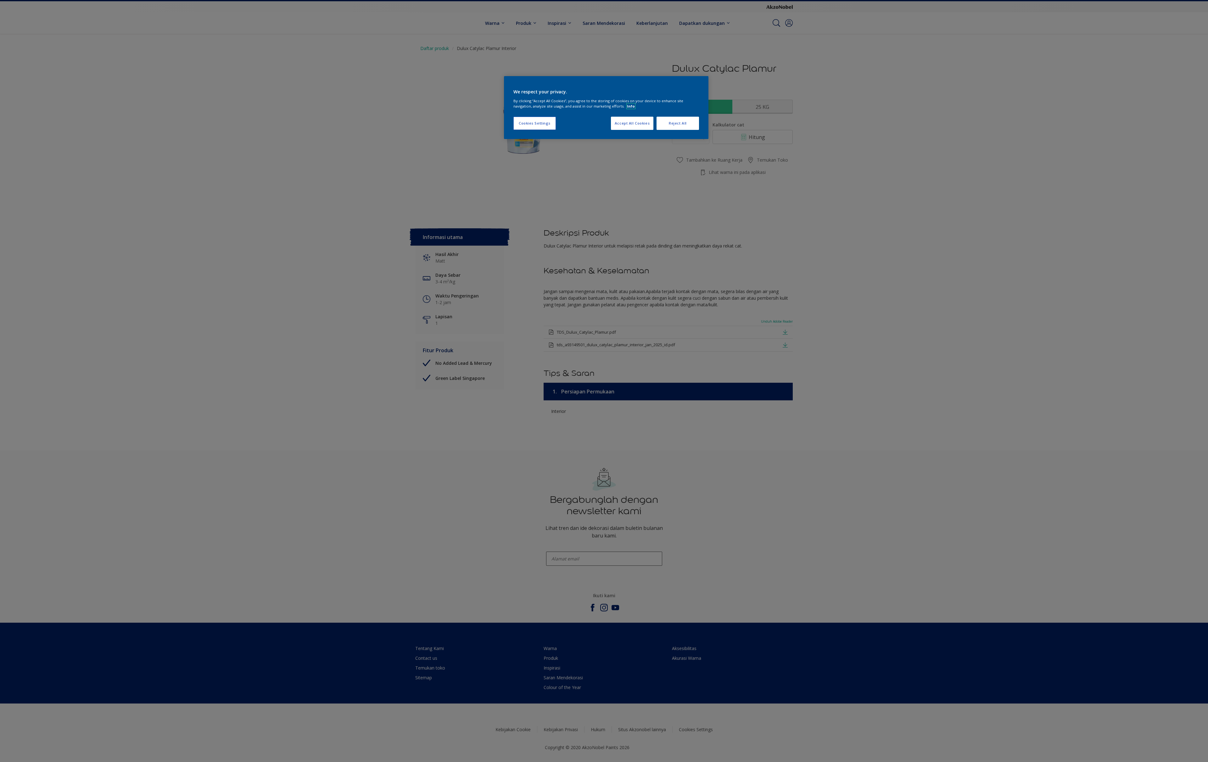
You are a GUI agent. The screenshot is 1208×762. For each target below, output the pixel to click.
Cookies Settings (535, 123)
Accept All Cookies (632, 123)
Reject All (678, 123)
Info (631, 106)
